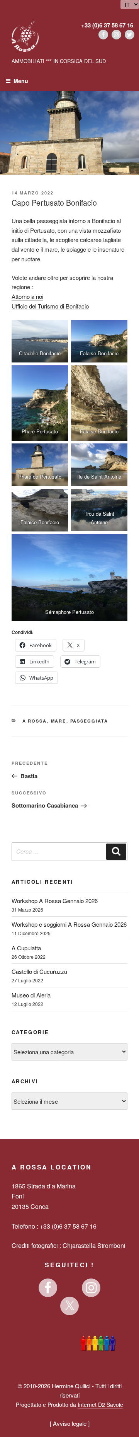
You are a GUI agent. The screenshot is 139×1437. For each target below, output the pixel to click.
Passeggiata (89, 721)
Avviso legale (69, 1423)
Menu (21, 81)
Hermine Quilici (71, 1386)
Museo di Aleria (31, 995)
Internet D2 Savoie (100, 1404)
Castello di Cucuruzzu (39, 971)
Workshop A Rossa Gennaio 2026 (55, 901)
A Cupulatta (26, 948)
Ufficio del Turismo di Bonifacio (50, 306)
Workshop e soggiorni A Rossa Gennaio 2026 (69, 924)
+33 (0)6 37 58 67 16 (107, 25)
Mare (58, 721)
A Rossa (34, 721)
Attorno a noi (27, 296)
